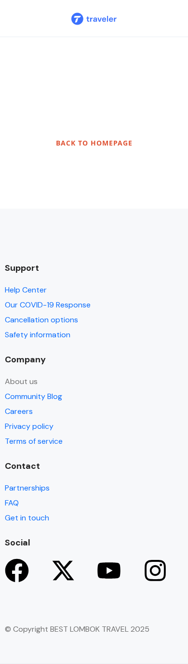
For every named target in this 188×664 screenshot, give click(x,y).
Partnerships (27, 488)
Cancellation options (41, 320)
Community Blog (33, 396)
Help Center (26, 290)
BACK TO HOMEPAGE (94, 142)
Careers (19, 411)
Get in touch (27, 518)
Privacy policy (29, 426)
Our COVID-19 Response (48, 305)
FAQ (12, 503)
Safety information (37, 335)
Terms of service (34, 441)
